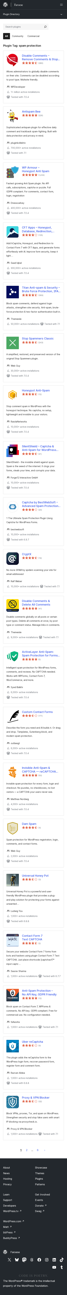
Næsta (44, 1150)
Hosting (7, 1178)
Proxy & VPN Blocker (36, 1097)
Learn (6, 1194)
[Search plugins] (45, 27)
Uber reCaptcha (32, 1041)
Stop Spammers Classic (38, 338)
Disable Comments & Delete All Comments (36, 602)
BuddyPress (11, 1238)
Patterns (40, 1184)
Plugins (39, 1178)
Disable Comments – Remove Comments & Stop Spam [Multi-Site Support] (40, 57)
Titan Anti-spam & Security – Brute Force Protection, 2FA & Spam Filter (41, 289)
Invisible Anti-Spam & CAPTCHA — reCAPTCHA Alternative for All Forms (39, 769)
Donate (41, 1205)
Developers (9, 1205)
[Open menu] (62, 4)
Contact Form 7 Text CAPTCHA (32, 937)
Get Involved (42, 1194)
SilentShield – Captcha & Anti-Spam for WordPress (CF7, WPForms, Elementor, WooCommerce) (40, 448)
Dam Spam (29, 823)
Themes (39, 1173)
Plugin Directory (11, 14)
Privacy (7, 1184)
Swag (40, 1211)
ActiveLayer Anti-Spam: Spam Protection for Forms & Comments (41, 653)
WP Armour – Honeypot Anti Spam (35, 169)
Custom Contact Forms (37, 712)
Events (39, 1200)
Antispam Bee (31, 111)
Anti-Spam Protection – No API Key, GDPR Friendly (39, 992)
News (6, 1173)
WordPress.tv (12, 1211)
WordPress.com (13, 1221)
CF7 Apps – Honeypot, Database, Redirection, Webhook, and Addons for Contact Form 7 (39, 229)
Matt (7, 1226)
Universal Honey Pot (35, 875)
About (6, 1167)
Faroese (15, 1252)
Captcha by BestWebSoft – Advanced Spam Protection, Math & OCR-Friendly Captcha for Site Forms (40, 504)
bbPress (9, 1232)
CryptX (26, 554)
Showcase (41, 1167)
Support (7, 1200)
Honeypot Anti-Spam (36, 390)
